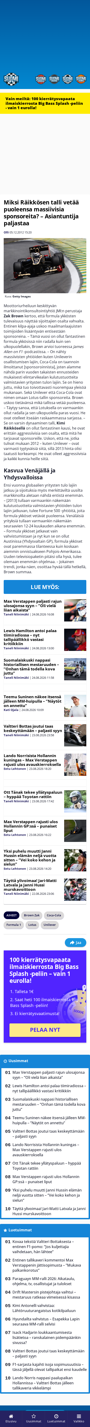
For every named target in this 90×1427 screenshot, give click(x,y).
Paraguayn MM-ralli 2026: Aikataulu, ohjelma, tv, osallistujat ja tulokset (43, 1281)
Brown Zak (31, 915)
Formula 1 (13, 925)
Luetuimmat (20, 1230)
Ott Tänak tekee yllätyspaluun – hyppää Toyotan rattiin (33, 794)
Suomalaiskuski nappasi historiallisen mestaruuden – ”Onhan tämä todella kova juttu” (31, 666)
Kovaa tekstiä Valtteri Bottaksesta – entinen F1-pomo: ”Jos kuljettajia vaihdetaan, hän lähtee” (43, 1246)
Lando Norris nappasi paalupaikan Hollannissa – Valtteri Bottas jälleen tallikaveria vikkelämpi (43, 1383)
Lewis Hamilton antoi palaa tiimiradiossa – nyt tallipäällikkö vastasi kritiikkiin (30, 637)
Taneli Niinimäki (16, 614)
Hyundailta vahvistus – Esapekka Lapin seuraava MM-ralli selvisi (46, 1321)
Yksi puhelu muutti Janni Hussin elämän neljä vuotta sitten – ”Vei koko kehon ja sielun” (30, 857)
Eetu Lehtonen (15, 769)
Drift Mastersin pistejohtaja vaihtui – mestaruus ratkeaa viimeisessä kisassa (46, 1295)
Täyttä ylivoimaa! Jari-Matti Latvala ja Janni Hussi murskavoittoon (30, 885)
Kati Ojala (11, 710)
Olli (6, 232)
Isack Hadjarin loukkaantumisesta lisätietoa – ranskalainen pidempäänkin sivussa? (46, 1337)
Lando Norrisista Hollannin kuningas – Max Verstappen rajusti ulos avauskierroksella (32, 760)
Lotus (32, 925)
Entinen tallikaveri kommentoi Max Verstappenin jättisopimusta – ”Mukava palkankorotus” (46, 1265)
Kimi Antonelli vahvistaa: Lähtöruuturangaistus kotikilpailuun (44, 1308)
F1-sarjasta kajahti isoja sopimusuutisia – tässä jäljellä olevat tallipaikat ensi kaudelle (49, 1367)
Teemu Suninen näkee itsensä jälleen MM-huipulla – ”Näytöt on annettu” (32, 701)
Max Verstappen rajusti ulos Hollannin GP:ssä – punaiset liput (31, 826)
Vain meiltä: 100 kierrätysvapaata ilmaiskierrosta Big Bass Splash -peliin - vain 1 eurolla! (44, 103)
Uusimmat (18, 1060)
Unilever (50, 925)
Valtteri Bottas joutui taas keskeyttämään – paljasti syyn (33, 728)
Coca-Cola (54, 915)
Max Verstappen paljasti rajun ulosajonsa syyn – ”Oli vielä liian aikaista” (33, 605)
